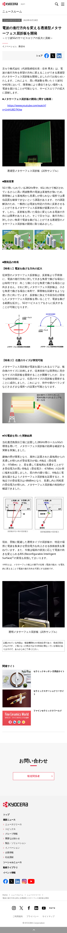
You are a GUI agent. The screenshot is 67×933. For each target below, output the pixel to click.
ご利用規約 (18, 916)
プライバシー (32, 916)
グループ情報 (11, 833)
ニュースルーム (12, 11)
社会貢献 (9, 857)
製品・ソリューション (15, 843)
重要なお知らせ (12, 838)
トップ (6, 814)
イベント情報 (9, 872)
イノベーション (9, 46)
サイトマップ (48, 916)
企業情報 (9, 852)
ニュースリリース (13, 824)
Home (4, 895)
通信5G (21, 46)
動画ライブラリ (10, 867)
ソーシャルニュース (12, 862)
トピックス (10, 828)
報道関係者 (33, 776)
